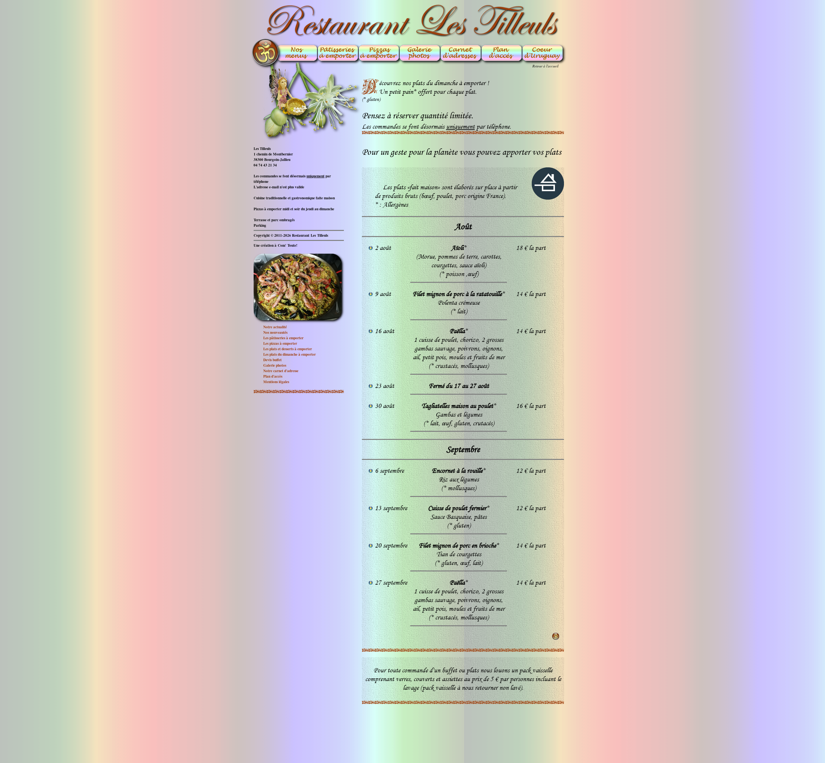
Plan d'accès (272, 376)
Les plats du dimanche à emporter (289, 354)
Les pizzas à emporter (280, 343)
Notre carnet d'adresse (280, 370)
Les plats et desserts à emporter (287, 349)
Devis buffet (272, 359)
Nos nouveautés (275, 332)
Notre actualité (275, 327)
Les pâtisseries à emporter (283, 338)
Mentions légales (276, 381)
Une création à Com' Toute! (275, 245)
